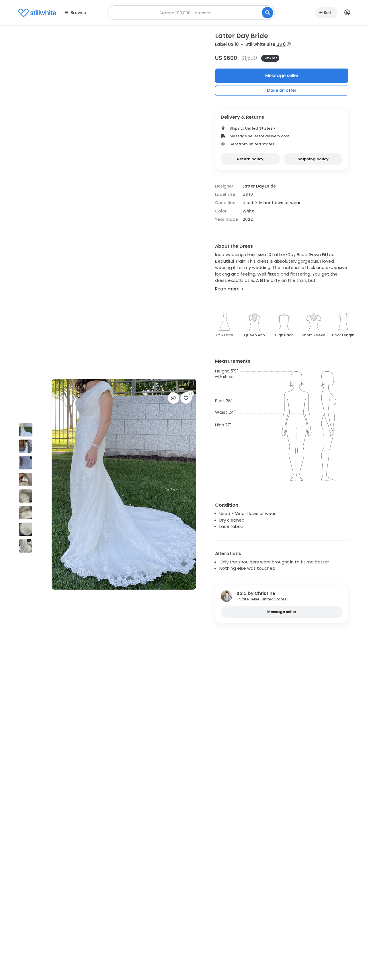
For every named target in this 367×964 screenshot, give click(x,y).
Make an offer (281, 90)
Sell (327, 12)
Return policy (250, 159)
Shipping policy (313, 159)
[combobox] (191, 12)
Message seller (281, 76)
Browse (78, 12)
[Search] (267, 12)
